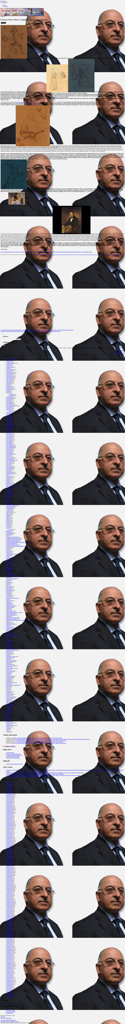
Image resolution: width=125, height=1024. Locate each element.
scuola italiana (9, 694)
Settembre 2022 (10, 843)
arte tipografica (9, 472)
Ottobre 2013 (9, 982)
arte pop (8, 455)
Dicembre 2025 (9, 793)
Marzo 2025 (9, 804)
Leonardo (8, 582)
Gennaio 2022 (9, 854)
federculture (9, 532)
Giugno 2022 (9, 847)
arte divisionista (9, 412)
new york (8, 644)
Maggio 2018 (9, 911)
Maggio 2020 (9, 880)
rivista (7, 687)
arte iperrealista (9, 437)
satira (7, 690)
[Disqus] (62, 274)
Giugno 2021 (9, 863)
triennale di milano (10, 722)
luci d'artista (9, 595)
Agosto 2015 (9, 954)
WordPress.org (9, 1013)
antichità (8, 383)
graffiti (7, 563)
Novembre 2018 (10, 903)
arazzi (7, 385)
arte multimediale (10, 447)
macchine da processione (12, 598)
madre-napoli (9, 600)
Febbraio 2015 (9, 962)
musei (97, 254)
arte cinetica (12, 411)
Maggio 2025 (9, 802)
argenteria (11, 394)
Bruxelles (8, 487)
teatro (7, 717)
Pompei (8, 669)
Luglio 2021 (9, 862)
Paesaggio (8, 654)
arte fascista (9, 421)
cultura (65, 254)
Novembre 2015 (10, 950)
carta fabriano (9, 494)
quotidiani (8, 680)
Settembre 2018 (10, 906)
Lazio (7, 581)
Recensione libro (10, 682)
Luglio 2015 (9, 955)
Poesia (7, 663)
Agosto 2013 (9, 985)
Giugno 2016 (9, 941)
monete (8, 625)
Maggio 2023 (9, 833)
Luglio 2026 (9, 784)
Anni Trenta (9, 380)
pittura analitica (9, 661)
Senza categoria (10, 698)
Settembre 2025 (10, 797)
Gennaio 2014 (9, 978)
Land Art (8, 580)
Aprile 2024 (9, 819)
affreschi (8, 360)
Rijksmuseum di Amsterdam (12, 685)
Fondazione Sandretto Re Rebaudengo (15, 546)
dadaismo (8, 515)
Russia (7, 689)
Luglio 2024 (9, 815)
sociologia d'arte (10, 704)
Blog (4, 5)
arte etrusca (9, 420)
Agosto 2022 (9, 845)
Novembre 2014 (10, 965)
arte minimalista (10, 446)
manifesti (8, 603)
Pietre (7, 659)
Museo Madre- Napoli (11, 634)
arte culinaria (9, 407)
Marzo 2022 (9, 851)
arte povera (8, 456)
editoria (8, 522)
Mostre (94, 254)
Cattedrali (8, 498)
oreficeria (8, 651)
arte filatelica (9, 428)
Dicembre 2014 (9, 964)
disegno (71, 254)
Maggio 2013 (9, 989)
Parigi (7, 655)
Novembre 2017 (10, 919)
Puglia (7, 674)
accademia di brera (7, 252)
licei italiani (9, 589)
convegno (8, 511)
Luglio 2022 (9, 846)
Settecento (8, 700)
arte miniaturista (10, 445)
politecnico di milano (11, 665)
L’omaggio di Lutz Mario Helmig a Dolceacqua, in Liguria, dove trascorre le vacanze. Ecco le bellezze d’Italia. (37, 738)
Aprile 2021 (9, 865)
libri (78, 254)
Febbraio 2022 (9, 852)
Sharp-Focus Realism (11, 702)
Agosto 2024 (9, 814)
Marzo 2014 (9, 976)
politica (8, 667)
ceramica (8, 499)
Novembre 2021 (10, 856)
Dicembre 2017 (9, 917)
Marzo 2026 (9, 789)
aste (7, 474)
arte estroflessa (9, 419)
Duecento (8, 521)
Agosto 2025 (9, 798)
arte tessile (8, 470)
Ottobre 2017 (9, 920)
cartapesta (8, 495)
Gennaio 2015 (9, 963)
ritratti (7, 686)
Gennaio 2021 (9, 869)
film (7, 535)
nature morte (9, 641)
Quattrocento (9, 677)
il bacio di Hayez (44, 252)
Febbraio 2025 (9, 806)
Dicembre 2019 (9, 886)
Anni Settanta (9, 378)
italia (7, 577)
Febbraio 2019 (9, 899)
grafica (75, 254)
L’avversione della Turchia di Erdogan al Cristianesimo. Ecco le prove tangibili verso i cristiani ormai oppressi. (41, 740)
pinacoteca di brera (106, 254)
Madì (7, 599)
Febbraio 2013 (9, 993)
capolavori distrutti (10, 493)
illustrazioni (9, 568)
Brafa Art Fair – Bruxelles (12, 486)
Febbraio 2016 (9, 946)
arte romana (9, 461)
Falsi (7, 528)
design (7, 516)
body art (8, 485)
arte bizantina (9, 402)
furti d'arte (8, 551)
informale (8, 570)
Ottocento (101, 254)
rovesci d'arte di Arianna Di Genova (14, 764)
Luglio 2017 (9, 924)
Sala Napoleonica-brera (86, 252)
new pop (8, 643)
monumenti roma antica (11, 628)
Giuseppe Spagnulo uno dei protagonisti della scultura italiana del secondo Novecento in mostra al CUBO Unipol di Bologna (35, 774)
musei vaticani (9, 633)
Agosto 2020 (9, 876)
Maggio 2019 (9, 895)
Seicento (8, 695)
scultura (8, 693)
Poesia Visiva (9, 664)
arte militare (9, 443)
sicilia (7, 703)
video (7, 730)
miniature (8, 616)
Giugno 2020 (9, 878)
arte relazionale (9, 459)
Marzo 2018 (9, 913)
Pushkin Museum (10, 676)
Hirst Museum (9, 567)
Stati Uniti (8, 708)
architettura (8, 387)
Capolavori (50, 254)
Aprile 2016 (9, 943)
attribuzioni (9, 476)
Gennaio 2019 (9, 901)
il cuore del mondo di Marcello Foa (14, 755)
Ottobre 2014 (9, 967)
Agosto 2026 (9, 782)
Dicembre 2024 (9, 808)
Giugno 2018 (9, 910)
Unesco (8, 724)
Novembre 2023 (10, 825)
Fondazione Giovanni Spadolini (13, 538)
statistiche (8, 709)
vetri (7, 729)
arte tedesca (9, 469)
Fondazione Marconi (11, 543)
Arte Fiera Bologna (10, 425)
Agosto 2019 (9, 891)
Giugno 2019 (9, 894)
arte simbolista (9, 467)
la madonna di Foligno (11, 578)
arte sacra (8, 465)
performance (9, 657)
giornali (8, 560)
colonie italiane (9, 508)
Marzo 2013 (9, 991)
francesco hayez (28, 252)
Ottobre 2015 (9, 951)
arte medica (9, 441)
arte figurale (9, 426)
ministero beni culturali (87, 254)
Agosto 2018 (9, 907)
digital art (8, 517)
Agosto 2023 (9, 829)
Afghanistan (9, 361)
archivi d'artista (9, 389)
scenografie (9, 691)
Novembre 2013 (10, 981)
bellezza (45, 254)
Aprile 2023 (9, 834)
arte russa (8, 464)
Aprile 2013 (9, 990)
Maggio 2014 (9, 973)
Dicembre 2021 (9, 855)
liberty (7, 583)
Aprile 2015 (9, 959)
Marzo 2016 (9, 945)
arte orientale (9, 452)
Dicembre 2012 (9, 995)
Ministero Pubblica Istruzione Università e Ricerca (17, 620)
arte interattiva (9, 435)
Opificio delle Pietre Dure (12, 650)
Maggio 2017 (9, 926)
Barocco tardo (9, 477)
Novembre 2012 (10, 997)
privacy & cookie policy (6, 1018)
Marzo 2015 (9, 960)
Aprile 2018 (9, 912)
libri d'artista (9, 586)
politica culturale (114, 254)
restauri (8, 683)
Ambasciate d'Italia (10, 363)
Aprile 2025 (9, 803)
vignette (8, 731)
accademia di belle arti (37, 254)
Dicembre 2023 (9, 824)
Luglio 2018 (9, 908)
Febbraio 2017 (9, 930)
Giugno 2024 (9, 816)
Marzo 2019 (9, 898)
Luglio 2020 (9, 877)
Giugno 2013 (9, 988)
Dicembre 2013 (9, 980)
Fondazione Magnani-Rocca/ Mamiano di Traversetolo (18, 542)
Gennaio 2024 (9, 823)
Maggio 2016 (9, 942)
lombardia (8, 593)
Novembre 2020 (10, 872)
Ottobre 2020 (9, 873)
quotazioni (8, 678)
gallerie (8, 555)
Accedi (8, 1009)
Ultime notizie (10, 746)
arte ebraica (9, 413)
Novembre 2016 (10, 934)
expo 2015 (8, 526)
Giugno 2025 (9, 801)
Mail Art (8, 602)
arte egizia (8, 415)
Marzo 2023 (9, 836)
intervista (8, 573)
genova (8, 556)
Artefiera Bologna (10, 473)
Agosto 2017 (9, 923)
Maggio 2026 (9, 786)
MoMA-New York (10, 624)
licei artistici (9, 587)
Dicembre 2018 (9, 902)
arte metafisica (9, 442)
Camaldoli (8, 489)
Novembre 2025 (10, 794)
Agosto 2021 (9, 860)
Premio (8, 673)
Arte (43, 254)
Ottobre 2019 (9, 889)
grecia (7, 565)
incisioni (11, 529)
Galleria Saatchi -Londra (12, 554)
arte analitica (9, 399)
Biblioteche (9, 482)
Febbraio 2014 (9, 977)
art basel (8, 390)
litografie (50, 252)
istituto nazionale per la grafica (13, 576)
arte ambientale (9, 398)
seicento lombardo (10, 696)
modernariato (9, 622)
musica (8, 637)
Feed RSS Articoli (5, 1021)
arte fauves (8, 422)
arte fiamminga (9, 424)
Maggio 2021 (9, 864)
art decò (8, 391)
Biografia (5, 6)
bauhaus (8, 478)
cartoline (8, 496)
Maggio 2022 (9, 849)
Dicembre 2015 (9, 949)
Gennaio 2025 (9, 807)
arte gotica (8, 432)
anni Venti (8, 381)
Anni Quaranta (9, 376)
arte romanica (9, 463)
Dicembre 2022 (9, 839)
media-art (8, 609)
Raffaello (8, 681)
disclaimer (3, 1016)
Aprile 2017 (9, 928)
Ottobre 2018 (9, 904)
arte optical (8, 451)
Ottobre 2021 (9, 858)
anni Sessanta (9, 377)
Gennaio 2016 (9, 947)
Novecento (8, 647)
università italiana (10, 725)
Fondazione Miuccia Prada (12, 545)
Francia (8, 548)
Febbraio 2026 (9, 790)
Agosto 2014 (9, 969)
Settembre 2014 (10, 968)
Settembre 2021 (10, 859)
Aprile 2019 (9, 897)
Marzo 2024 (9, 820)
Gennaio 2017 (9, 932)
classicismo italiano (10, 506)
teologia (8, 719)
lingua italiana (9, 590)
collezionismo (55, 254)
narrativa (8, 638)
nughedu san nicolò (10, 648)
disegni (22, 252)
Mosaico (8, 629)
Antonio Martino (10, 752)
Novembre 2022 (10, 841)
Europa (8, 524)
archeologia (9, 386)
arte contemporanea (10, 406)
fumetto (8, 550)
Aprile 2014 (9, 975)
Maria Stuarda (56, 252)
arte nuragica (9, 448)
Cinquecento (9, 503)
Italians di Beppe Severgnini (12, 756)
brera (13, 252)
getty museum (9, 559)
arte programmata (10, 458)
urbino (7, 726)
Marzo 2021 (9, 867)
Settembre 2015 (10, 952)
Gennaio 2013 (9, 994)
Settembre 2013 (10, 984)
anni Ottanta (9, 374)
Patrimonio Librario (10, 656)
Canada (8, 490)
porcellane (8, 672)
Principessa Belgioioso (65, 252)
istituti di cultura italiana (11, 574)
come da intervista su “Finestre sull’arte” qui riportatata (26, 102)
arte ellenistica (9, 416)
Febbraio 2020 (9, 884)
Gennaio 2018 (9, 916)
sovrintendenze (9, 706)
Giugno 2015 (9, 956)
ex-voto (8, 525)
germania (8, 557)
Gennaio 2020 (9, 885)
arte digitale (9, 409)
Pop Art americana (10, 670)
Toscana (8, 720)
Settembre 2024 (10, 812)
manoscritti (8, 604)
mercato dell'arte (10, 611)
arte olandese (9, 450)
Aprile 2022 (9, 850)
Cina (7, 500)
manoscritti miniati (10, 606)
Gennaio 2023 (9, 838)
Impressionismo (10, 569)
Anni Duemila (9, 372)
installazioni (9, 572)
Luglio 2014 (9, 971)
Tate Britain (9, 716)
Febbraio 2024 (9, 821)
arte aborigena (9, 396)
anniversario (9, 382)
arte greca (8, 433)
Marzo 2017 (9, 929)
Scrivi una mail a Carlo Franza (116, 353)
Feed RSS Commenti (14, 1021)
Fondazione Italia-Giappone (12, 541)
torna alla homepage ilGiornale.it (8, 1020)
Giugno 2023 (9, 832)
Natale (7, 639)
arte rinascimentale (10, 460)
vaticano (8, 728)
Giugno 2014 (9, 972)
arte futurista (9, 429)
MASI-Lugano (9, 607)
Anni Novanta (9, 373)
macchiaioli (9, 596)
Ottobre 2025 (9, 795)
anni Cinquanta (9, 369)
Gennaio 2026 (9, 791)
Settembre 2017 (10, 921)
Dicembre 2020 (9, 871)
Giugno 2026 (9, 785)
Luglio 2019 (9, 893)
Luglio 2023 (9, 830)
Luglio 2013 (9, 986)
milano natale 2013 (10, 613)
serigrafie (8, 699)
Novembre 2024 (10, 810)
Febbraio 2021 (9, 868)
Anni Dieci (8, 371)
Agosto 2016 (9, 938)
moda (7, 621)
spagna (8, 707)
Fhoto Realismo (10, 533)
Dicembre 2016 (9, 933)
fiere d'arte (8, 534)
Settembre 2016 (10, 937)
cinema (8, 502)
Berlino (8, 481)
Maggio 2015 (9, 958)
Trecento (8, 721)
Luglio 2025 (9, 799)
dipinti (68, 254)
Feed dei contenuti (10, 1010)
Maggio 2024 (9, 817)
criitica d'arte (61, 254)
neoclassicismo (9, 642)
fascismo (8, 530)
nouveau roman (9, 646)
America (8, 364)
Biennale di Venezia (10, 483)
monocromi (9, 626)
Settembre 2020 (10, 875)
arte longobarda (9, 439)
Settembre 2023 (10, 828)
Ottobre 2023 (9, 826)
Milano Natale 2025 (10, 615)
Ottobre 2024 (9, 811)
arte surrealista (9, 468)
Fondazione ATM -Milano (12, 537)
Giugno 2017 (9, 925)
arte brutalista (9, 403)
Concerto (8, 509)
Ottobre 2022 (9, 842)
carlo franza (17, 252)
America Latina (9, 367)
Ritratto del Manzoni (75, 252)
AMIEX (8, 368)
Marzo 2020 (9, 882)
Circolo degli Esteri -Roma (12, 504)
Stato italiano (120, 254)
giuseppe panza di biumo (12, 561)
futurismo (8, 552)
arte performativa (10, 454)
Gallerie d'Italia (36, 252)
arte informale (9, 434)
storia (7, 712)
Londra (8, 594)
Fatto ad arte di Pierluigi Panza (13, 754)
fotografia (8, 547)
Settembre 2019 (10, 890)
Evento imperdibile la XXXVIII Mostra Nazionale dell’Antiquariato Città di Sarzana (25, 776)
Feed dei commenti (10, 1011)
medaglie (8, 608)
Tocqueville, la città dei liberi (13, 757)
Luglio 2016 (9, 939)
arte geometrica (9, 430)
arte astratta (9, 400)
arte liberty (8, 438)
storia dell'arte (9, 713)
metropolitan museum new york (13, 612)
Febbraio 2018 (9, 915)
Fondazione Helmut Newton (12, 539)
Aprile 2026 (9, 788)
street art (8, 715)
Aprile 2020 (9, 881)
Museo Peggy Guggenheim (12, 635)
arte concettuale (9, 404)
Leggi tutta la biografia (118, 350)
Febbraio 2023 (9, 837)
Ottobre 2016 (9, 936)
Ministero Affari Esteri (11, 617)
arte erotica (8, 417)
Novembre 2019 (10, 888)
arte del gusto (9, 408)
